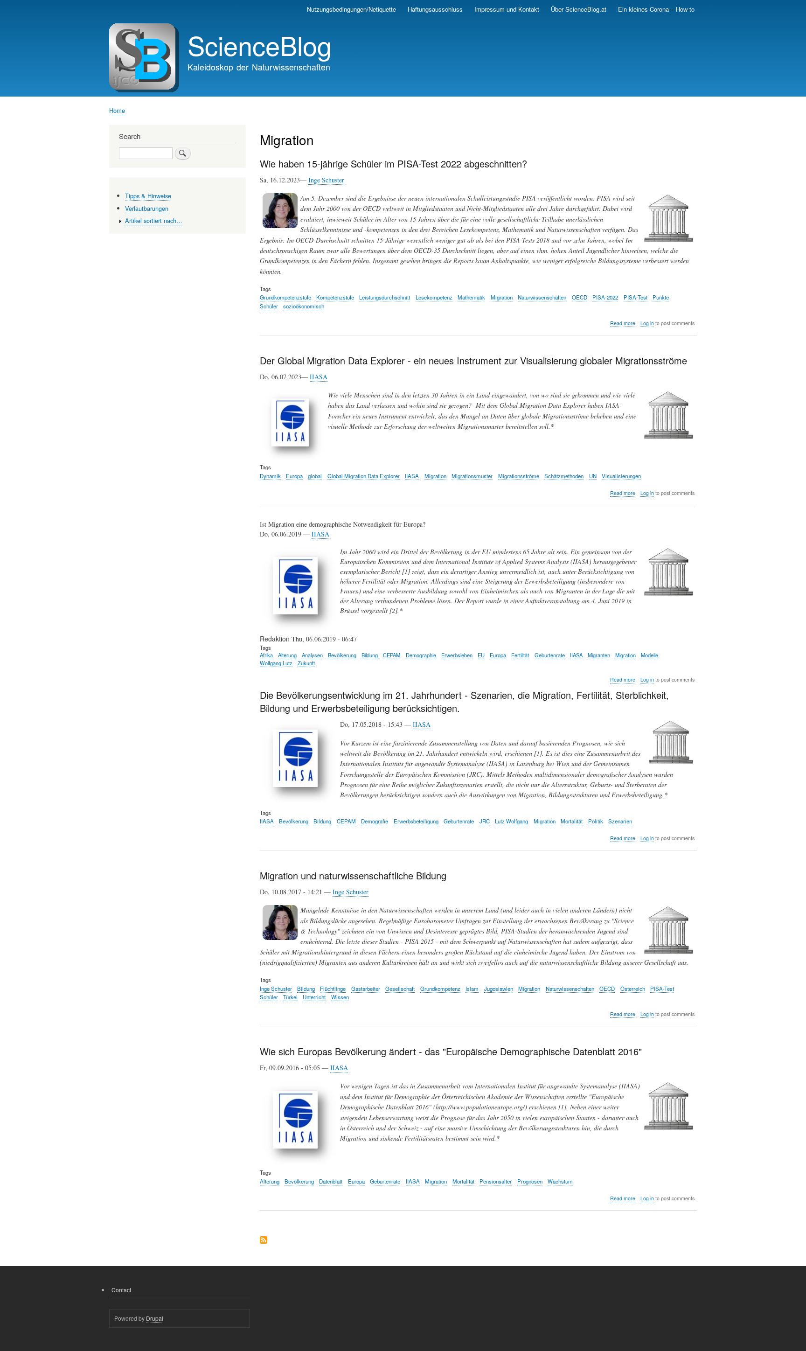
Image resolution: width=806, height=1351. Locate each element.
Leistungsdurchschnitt (384, 297)
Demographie (421, 655)
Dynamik (270, 476)
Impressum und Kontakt (506, 9)
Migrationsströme (518, 476)
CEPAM (391, 655)
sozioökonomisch (303, 306)
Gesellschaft (400, 988)
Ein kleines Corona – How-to (656, 9)
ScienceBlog (260, 44)
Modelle (649, 655)
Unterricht (314, 997)
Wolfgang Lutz (276, 663)
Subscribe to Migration (263, 1240)
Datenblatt (330, 1181)
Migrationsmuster (472, 476)
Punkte (661, 297)
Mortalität (572, 821)
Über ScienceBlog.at (578, 9)
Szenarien (620, 821)
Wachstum (560, 1181)
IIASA (318, 376)
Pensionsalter (495, 1181)
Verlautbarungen (146, 208)
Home (117, 110)
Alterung (287, 655)
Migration (502, 297)
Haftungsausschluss (435, 9)
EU (481, 655)
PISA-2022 (605, 297)
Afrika (266, 655)
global (315, 476)
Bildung (369, 655)
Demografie (374, 821)
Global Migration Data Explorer (363, 476)
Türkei (290, 997)
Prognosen (529, 1181)
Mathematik (471, 297)
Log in (647, 323)
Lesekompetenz (434, 297)
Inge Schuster (326, 179)
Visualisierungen (621, 476)
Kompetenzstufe (335, 297)
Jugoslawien (498, 988)
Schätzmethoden (564, 476)
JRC (484, 821)
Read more (622, 323)
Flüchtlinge (333, 988)
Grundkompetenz (440, 988)
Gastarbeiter (365, 988)
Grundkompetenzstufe (285, 297)
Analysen (312, 655)
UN (593, 476)
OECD (579, 297)
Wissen (340, 997)
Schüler (269, 306)
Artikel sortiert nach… (153, 220)
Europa (294, 476)
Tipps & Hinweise (148, 195)
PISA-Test (635, 297)
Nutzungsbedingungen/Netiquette (351, 9)
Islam (472, 988)
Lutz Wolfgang (511, 821)
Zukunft (306, 663)
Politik (595, 821)
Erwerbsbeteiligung (416, 821)
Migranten (599, 655)
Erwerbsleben (456, 655)
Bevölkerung (342, 655)
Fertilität (520, 655)
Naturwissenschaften (542, 297)
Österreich (632, 988)
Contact (121, 1290)
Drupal (154, 1318)
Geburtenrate (550, 655)
